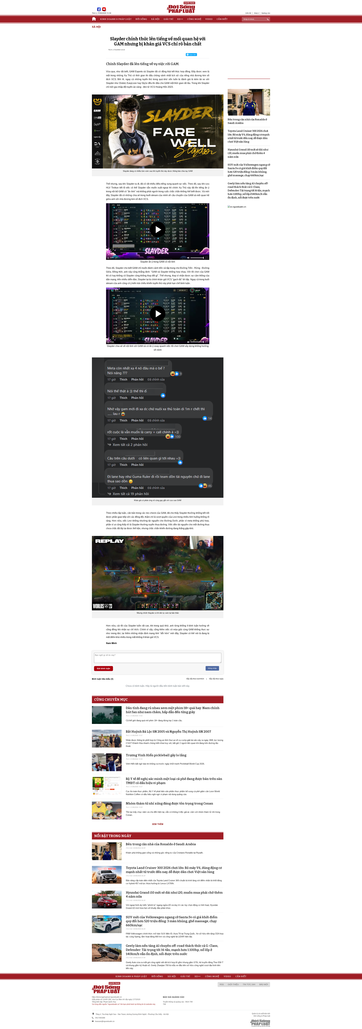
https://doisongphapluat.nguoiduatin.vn (107, 997)
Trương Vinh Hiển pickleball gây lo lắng (156, 755)
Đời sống (141, 19)
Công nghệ (194, 19)
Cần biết (222, 19)
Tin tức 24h (249, 984)
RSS (222, 984)
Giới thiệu (233, 984)
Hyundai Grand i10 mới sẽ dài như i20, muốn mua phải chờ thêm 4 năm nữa (248, 153)
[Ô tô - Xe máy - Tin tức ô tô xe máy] (237, 206)
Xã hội (155, 19)
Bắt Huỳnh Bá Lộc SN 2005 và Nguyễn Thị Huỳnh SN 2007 (168, 732)
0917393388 (100, 1018)
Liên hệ (248, 13)
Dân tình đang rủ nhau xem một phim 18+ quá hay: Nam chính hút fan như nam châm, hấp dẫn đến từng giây (172, 710)
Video (209, 19)
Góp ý (256, 13)
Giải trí (168, 19)
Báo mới (263, 984)
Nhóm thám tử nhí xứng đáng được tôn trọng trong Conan (169, 803)
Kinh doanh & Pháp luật (116, 19)
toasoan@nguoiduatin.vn (105, 1021)
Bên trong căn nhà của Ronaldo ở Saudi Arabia (161, 844)
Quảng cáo (265, 13)
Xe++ (180, 19)
